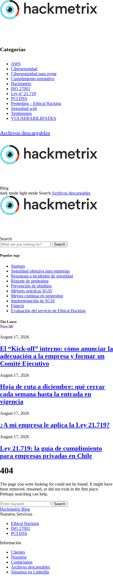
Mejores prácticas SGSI (31, 291)
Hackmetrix (21, 83)
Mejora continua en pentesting (37, 295)
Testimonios (21, 113)
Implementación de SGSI (33, 300)
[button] (19, 193)
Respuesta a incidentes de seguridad (42, 276)
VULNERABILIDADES (33, 118)
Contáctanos (21, 562)
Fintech (17, 305)
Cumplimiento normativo (32, 78)
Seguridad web (24, 108)
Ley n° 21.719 (23, 93)
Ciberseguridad (24, 68)
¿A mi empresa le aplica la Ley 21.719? (55, 425)
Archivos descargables (25, 133)
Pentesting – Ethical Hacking (36, 103)
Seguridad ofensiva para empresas (40, 271)
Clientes (18, 552)
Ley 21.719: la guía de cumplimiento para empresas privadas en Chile (51, 452)
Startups (18, 266)
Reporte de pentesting (30, 281)
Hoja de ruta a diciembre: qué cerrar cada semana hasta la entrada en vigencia (52, 394)
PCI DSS (19, 98)
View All (6, 326)
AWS (16, 63)
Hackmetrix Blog (15, 509)
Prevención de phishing (31, 286)
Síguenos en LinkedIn (30, 572)
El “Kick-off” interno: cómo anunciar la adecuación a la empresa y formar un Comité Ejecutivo (56, 356)
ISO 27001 (20, 88)
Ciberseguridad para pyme (33, 73)
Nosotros (19, 557)
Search (59, 244)
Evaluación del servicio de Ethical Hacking (48, 310)
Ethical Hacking (25, 523)
